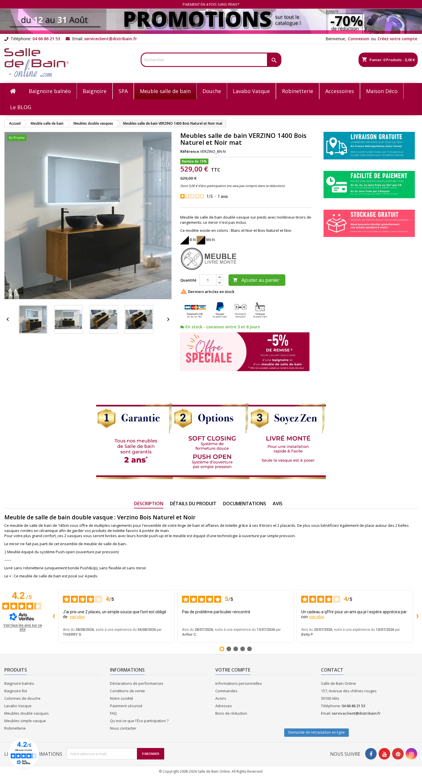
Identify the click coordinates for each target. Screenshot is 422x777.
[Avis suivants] (417, 616)
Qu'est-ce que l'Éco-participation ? (139, 720)
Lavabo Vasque (18, 705)
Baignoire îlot (15, 690)
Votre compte (232, 670)
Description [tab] (148, 503)
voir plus (77, 616)
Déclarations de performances (136, 683)
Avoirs (220, 698)
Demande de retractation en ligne (316, 732)
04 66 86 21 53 (46, 38)
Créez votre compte (397, 38)
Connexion (358, 38)
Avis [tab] (277, 503)
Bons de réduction (231, 713)
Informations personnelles (238, 683)
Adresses (223, 705)
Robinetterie (15, 728)
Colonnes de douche (22, 698)
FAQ (113, 713)
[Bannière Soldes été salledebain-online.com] (211, 21)
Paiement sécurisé (126, 705)
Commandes (226, 690)
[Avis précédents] (54, 616)
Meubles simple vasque (25, 720)
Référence (189, 151)
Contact (332, 670)
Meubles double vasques (26, 713)
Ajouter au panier (256, 280)
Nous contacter (123, 728)
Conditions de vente (127, 690)
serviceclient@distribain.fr (110, 38)
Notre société (121, 698)
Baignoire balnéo (19, 683)
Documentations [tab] (244, 503)
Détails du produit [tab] (193, 503)
